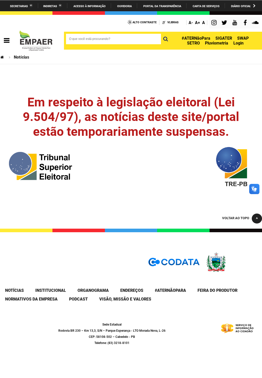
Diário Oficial (241, 6)
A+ (197, 22)
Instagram (214, 23)
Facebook (246, 23)
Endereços (131, 290)
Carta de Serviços (206, 6)
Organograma (93, 290)
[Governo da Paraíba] (231, 271)
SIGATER (223, 38)
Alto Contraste (145, 22)
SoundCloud (256, 23)
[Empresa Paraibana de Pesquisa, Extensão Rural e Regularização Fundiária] (36, 40)
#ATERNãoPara (196, 38)
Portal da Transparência (162, 6)
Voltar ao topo (235, 218)
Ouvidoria (124, 6)
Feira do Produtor (217, 290)
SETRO (193, 43)
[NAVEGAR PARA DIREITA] (254, 5)
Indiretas (50, 6)
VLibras (173, 22)
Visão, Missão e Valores (125, 299)
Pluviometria (216, 43)
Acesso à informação (89, 6)
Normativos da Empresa (31, 299)
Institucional (50, 290)
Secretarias (19, 6)
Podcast (78, 299)
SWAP (243, 38)
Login (238, 43)
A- (191, 22)
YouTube (235, 23)
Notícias (14, 290)
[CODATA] (174, 263)
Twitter (225, 23)
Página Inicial (2, 57)
